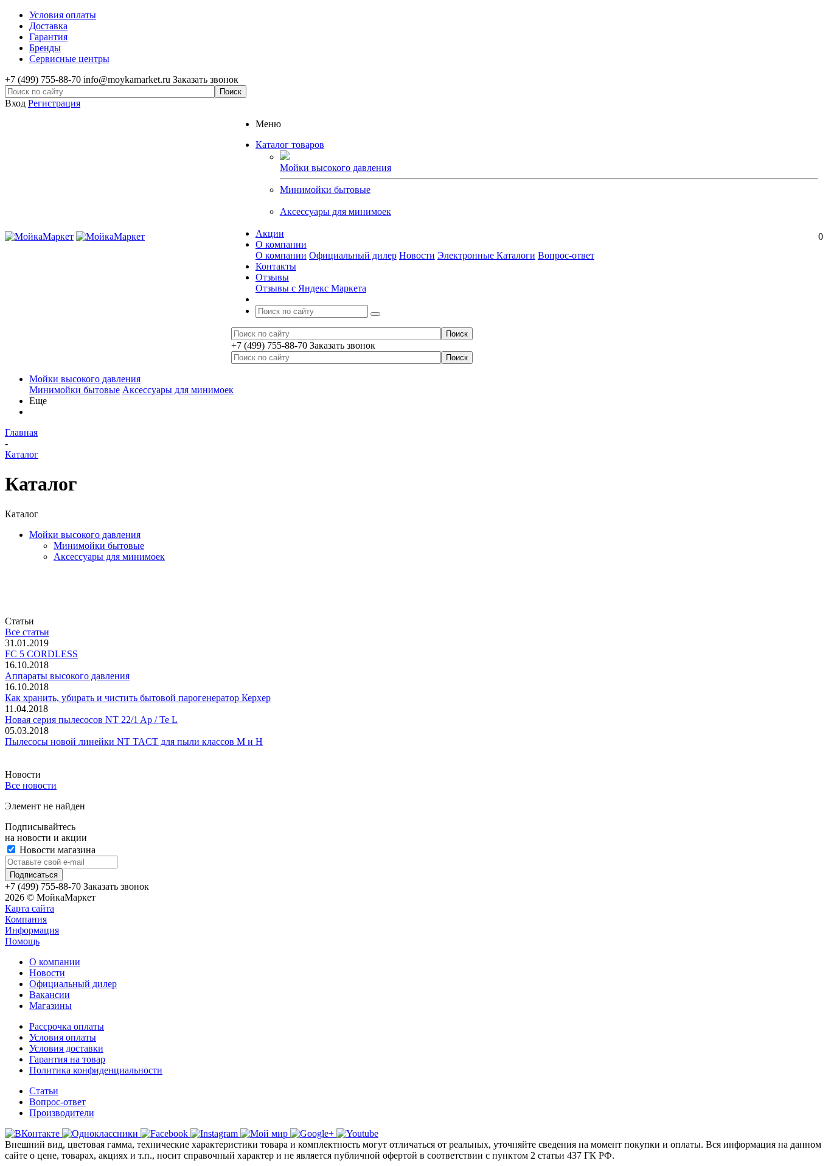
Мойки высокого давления (85, 379)
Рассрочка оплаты (66, 1026)
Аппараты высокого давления (67, 676)
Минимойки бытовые (325, 189)
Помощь (22, 941)
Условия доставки (66, 1048)
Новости (417, 255)
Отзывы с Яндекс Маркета (311, 288)
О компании (281, 255)
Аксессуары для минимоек (335, 211)
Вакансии (49, 995)
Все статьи (27, 632)
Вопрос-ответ (566, 255)
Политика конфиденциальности (95, 1070)
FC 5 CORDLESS (41, 654)
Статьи (43, 1091)
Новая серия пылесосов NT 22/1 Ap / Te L (91, 719)
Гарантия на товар (67, 1059)
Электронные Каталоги (486, 255)
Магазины (50, 1005)
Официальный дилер (353, 255)
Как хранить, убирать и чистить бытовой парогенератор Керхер (138, 698)
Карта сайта (29, 908)
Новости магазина (56, 850)
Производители (61, 1113)
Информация (32, 930)
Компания (26, 919)
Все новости (31, 785)
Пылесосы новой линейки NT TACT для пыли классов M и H (134, 741)
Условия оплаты (62, 1037)
